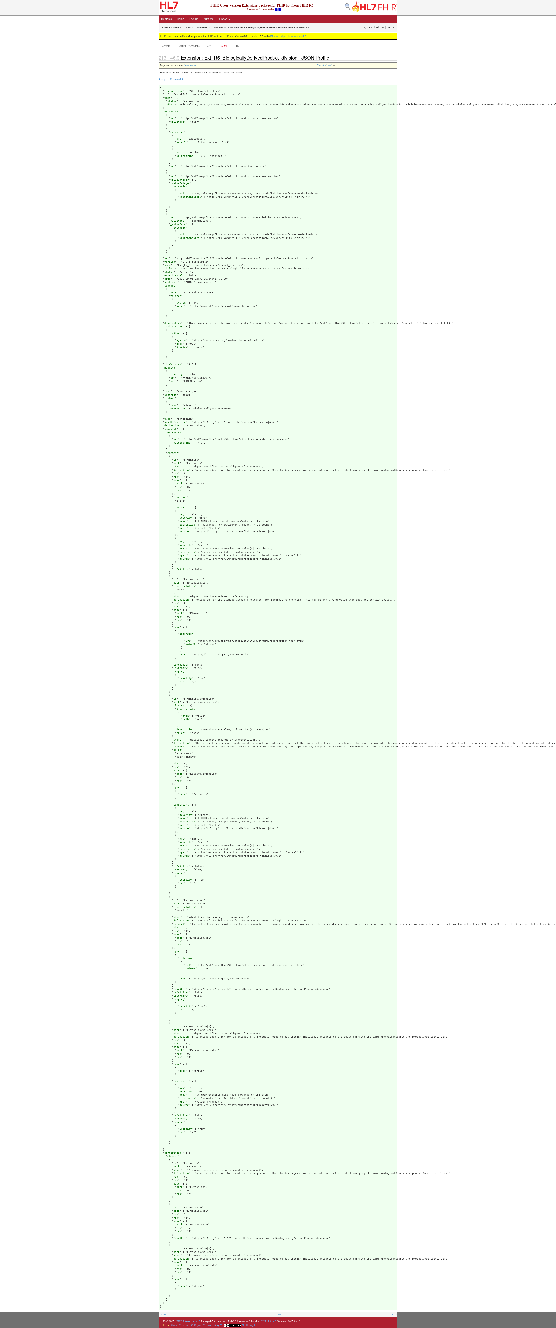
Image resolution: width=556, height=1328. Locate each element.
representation (184, 586)
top (279, 1314)
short (177, 466)
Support (223, 19)
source (184, 531)
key (182, 514)
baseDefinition (175, 422)
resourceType (173, 91)
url (172, 118)
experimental (173, 275)
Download (175, 79)
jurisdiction (173, 326)
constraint (181, 507)
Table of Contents (179, 1325)
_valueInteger (180, 183)
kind (167, 391)
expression (178, 408)
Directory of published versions (286, 36)
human (183, 521)
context (169, 398)
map (182, 681)
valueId (182, 142)
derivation (172, 425)
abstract (170, 395)
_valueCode (178, 224)
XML (210, 45)
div (169, 104)
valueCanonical (190, 196)
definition (181, 470)
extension (171, 111)
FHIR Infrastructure (186, 1321)
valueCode (177, 121)
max (176, 476)
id (165, 94)
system (181, 302)
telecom (175, 296)
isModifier (181, 569)
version (169, 261)
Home (180, 19)
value (180, 306)
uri (172, 378)
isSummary (180, 668)
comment (179, 746)
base (177, 480)
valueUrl (192, 644)
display (182, 347)
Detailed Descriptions (188, 45)
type (173, 405)
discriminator (186, 709)
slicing (179, 705)
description (172, 323)
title (168, 268)
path (177, 463)
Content (166, 45)
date (167, 278)
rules (180, 733)
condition (180, 497)
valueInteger (179, 180)
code (180, 343)
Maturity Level (324, 65)
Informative (190, 65)
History (250, 1325)
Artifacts (208, 19)
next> (390, 27)
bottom (379, 27)
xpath (183, 528)
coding (175, 333)
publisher (171, 282)
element (172, 453)
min (176, 473)
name (167, 265)
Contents (166, 19)
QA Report (195, 1325)
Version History (211, 1325)
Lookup (193, 19)
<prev (368, 27)
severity (186, 517)
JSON (223, 45)
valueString (185, 156)
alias (177, 750)
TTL (236, 45)
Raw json (163, 79)
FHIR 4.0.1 (267, 1321)
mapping (169, 367)
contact (169, 285)
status (172, 101)
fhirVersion (172, 364)
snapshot (170, 429)
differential (173, 1152)
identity (176, 374)
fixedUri (180, 989)
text (167, 98)
